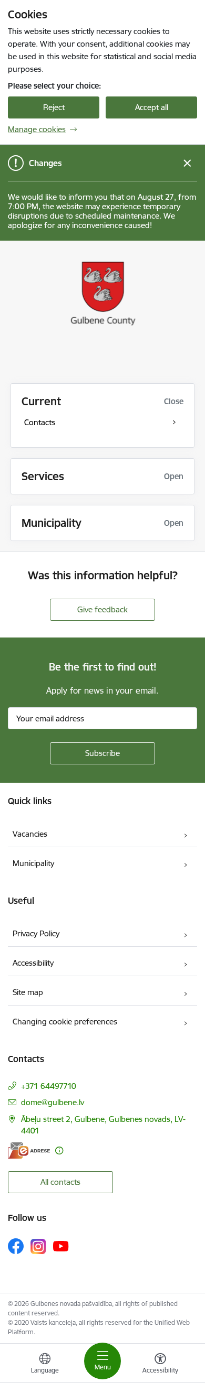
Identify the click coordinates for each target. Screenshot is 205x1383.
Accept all (151, 107)
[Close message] (187, 163)
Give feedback (102, 609)
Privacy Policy (36, 933)
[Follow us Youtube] (61, 1245)
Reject (54, 107)
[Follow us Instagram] (38, 1246)
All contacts (60, 1182)
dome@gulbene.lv (52, 1102)
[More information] (59, 1150)
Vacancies (30, 834)
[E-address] (29, 1150)
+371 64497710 (48, 1086)
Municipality (33, 863)
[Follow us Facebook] (16, 1246)
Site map (28, 992)
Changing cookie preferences (65, 1022)
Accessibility (33, 963)
